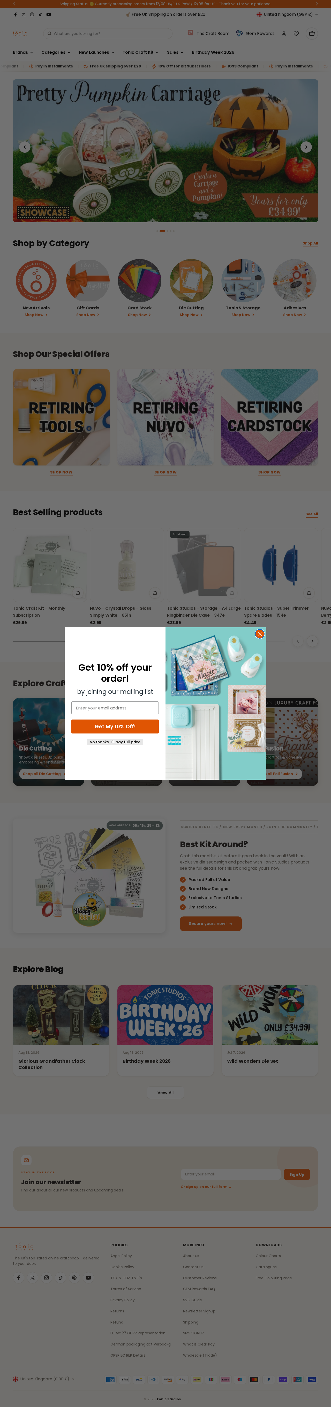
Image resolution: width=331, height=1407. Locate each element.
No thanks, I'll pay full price (115, 742)
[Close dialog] (259, 633)
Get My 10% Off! (115, 726)
